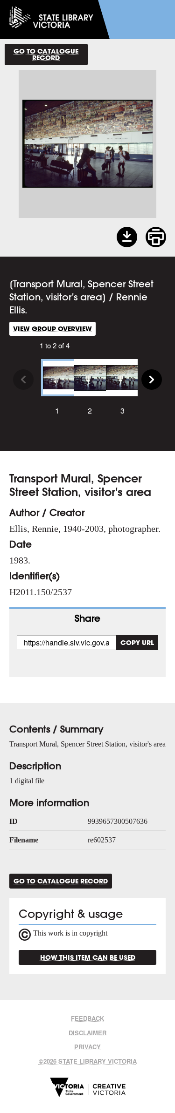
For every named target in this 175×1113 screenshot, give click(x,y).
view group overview (52, 328)
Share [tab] (87, 618)
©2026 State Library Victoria (88, 1061)
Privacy (87, 1046)
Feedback (87, 1018)
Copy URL (137, 642)
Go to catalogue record (46, 54)
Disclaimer (87, 1032)
